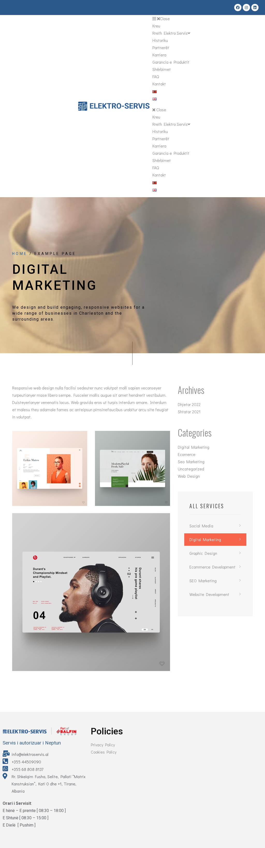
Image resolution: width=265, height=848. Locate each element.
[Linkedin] (255, 7)
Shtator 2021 (189, 411)
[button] (171, 18)
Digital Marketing (193, 447)
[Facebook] (237, 7)
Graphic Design (203, 553)
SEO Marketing (203, 580)
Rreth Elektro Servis (170, 33)
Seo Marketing (191, 461)
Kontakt (159, 83)
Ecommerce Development (212, 567)
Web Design (189, 476)
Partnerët (160, 47)
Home (19, 254)
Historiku (160, 40)
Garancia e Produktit (170, 62)
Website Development (209, 594)
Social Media (201, 525)
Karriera (159, 54)
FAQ (155, 76)
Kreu (156, 25)
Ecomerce (186, 454)
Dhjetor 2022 (189, 404)
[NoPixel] (49, 468)
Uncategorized (191, 468)
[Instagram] (246, 7)
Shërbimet (161, 69)
